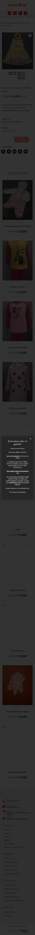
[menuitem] (17, 475)
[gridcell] (17, 472)
